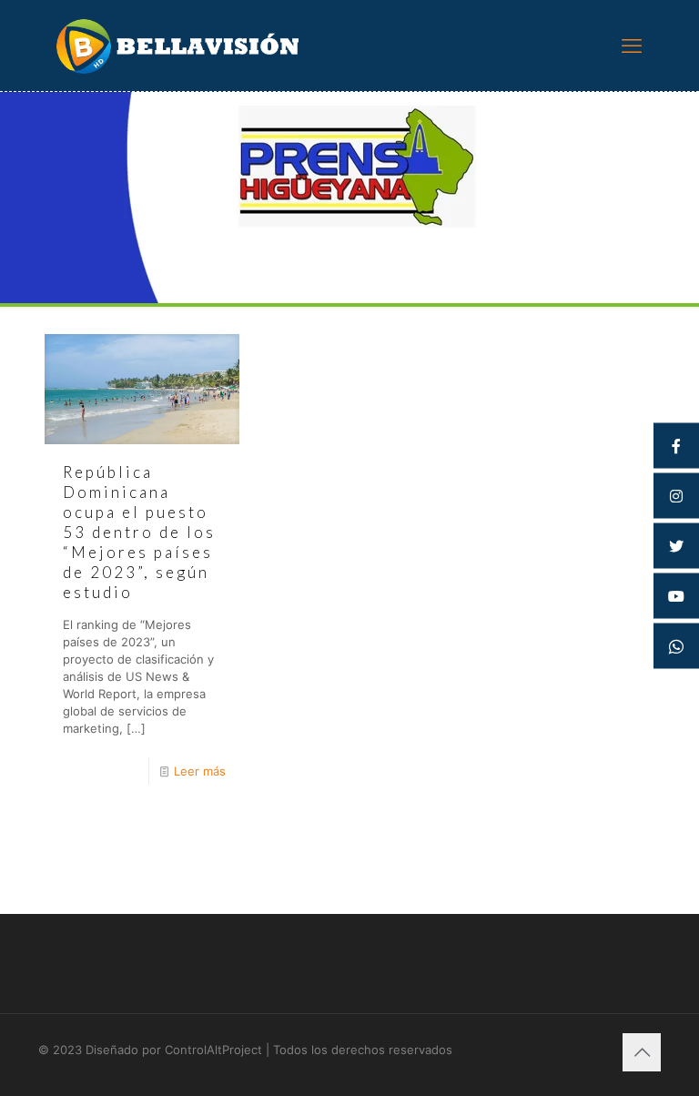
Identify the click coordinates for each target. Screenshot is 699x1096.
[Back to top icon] (642, 1052)
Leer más (200, 771)
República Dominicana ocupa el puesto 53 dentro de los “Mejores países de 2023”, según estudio (139, 532)
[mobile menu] (631, 45)
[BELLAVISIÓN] (177, 45)
